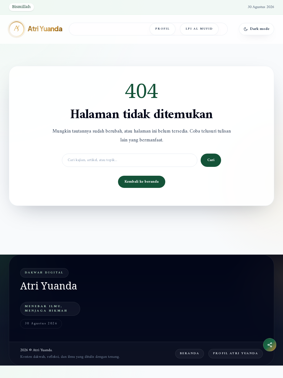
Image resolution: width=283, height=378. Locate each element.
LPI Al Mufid (199, 29)
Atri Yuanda (45, 29)
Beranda (189, 353)
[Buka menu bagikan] (269, 344)
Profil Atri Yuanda (235, 353)
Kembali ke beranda (142, 181)
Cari (210, 160)
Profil (162, 29)
